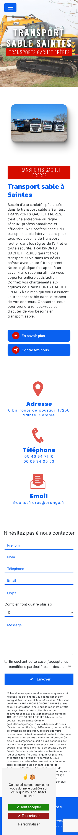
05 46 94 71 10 (39, 456)
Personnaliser (29, 824)
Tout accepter (30, 807)
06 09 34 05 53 (39, 461)
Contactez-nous (35, 350)
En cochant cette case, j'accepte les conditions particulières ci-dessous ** (40, 664)
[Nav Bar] (10, 7)
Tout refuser (30, 816)
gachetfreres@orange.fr (39, 502)
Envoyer (43, 679)
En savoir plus (33, 336)
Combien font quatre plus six (28, 604)
